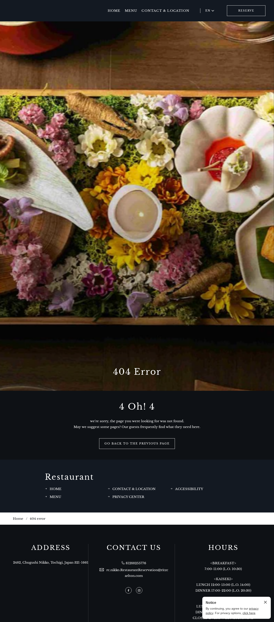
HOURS (223, 548)
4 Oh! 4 (137, 406)
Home (18, 519)
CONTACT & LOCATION (165, 11)
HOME (114, 11)
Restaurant (69, 477)
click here (249, 613)
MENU (131, 11)
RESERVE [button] (246, 10)
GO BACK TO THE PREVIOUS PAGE (137, 443)
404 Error (137, 372)
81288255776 (136, 563)
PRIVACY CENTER (128, 497)
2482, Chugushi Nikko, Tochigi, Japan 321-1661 (50, 562)
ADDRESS (50, 548)
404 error (37, 519)
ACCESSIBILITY (189, 489)
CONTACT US (134, 548)
